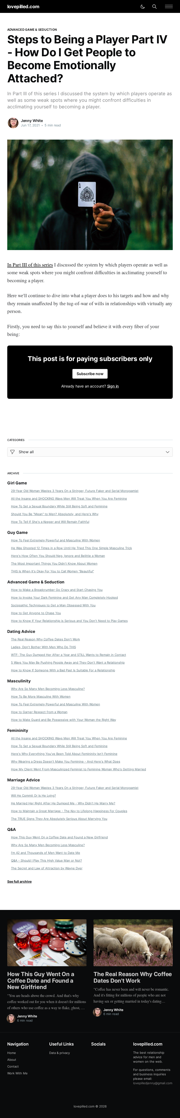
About (11, 1059)
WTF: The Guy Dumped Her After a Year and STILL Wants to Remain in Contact (68, 655)
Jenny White (32, 120)
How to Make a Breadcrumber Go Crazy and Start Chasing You (57, 590)
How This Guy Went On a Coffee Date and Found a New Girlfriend (59, 837)
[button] (169, 6)
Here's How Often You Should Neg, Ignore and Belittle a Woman (58, 556)
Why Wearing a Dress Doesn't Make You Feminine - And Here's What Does (65, 761)
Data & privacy (59, 1053)
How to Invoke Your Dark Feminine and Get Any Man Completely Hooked (64, 597)
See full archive (19, 881)
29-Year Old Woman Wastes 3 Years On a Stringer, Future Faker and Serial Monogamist (75, 491)
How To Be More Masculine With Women (41, 696)
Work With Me (17, 1073)
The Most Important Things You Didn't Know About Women (54, 563)
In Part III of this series (30, 264)
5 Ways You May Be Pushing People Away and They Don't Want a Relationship (68, 662)
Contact (13, 1066)
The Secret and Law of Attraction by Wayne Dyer (46, 868)
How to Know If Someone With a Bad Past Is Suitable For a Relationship (63, 670)
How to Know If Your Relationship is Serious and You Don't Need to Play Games (69, 621)
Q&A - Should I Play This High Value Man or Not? (46, 860)
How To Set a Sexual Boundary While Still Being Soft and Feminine (59, 506)
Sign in (113, 386)
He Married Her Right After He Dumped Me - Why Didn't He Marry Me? (63, 803)
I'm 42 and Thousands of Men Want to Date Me (45, 853)
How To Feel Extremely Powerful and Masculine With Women (55, 540)
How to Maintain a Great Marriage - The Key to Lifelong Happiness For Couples (69, 811)
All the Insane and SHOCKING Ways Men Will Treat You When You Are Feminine (69, 498)
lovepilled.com (23, 6)
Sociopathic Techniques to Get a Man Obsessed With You (53, 605)
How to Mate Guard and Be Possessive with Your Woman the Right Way (63, 720)
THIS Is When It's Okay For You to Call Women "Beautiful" (52, 571)
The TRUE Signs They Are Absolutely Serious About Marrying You (59, 819)
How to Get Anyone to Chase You (36, 613)
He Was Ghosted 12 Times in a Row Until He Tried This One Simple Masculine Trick (71, 548)
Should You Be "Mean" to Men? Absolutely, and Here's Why (54, 514)
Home (11, 1053)
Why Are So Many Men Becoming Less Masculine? (48, 689)
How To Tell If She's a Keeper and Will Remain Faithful (50, 522)
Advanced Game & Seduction (32, 29)
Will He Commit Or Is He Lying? (33, 795)
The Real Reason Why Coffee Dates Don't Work (45, 639)
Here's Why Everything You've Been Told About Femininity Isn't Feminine (64, 754)
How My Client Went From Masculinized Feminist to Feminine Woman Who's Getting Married (78, 769)
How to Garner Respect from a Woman (39, 712)
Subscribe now (90, 373)
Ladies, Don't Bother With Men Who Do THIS (43, 647)
